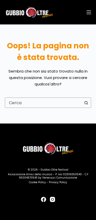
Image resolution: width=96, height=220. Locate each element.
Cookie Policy (37, 182)
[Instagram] (52, 199)
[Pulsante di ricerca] (86, 103)
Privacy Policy (58, 182)
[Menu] (89, 12)
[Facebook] (43, 199)
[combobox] (43, 103)
